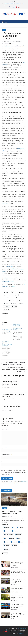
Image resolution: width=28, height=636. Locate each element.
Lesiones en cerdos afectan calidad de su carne (13, 395)
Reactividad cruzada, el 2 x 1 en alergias (7, 330)
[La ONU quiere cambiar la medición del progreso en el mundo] (5, 598)
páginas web (10, 266)
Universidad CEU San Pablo (18, 46)
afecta (15, 95)
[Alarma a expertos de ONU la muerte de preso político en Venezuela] (5, 565)
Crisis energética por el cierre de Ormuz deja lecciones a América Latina (17, 606)
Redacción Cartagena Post (16, 41)
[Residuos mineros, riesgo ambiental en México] (14, 499)
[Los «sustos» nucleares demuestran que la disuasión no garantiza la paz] (5, 616)
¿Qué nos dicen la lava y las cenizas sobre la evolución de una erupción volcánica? (14, 363)
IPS (11, 516)
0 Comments (6, 43)
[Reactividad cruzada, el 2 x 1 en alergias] (7, 326)
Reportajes (5, 508)
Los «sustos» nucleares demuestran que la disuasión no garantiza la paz (18, 615)
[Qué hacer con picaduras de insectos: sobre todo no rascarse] (7, 348)
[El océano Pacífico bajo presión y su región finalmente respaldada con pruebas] (5, 582)
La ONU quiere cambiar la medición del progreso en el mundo (17, 597)
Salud (4, 29)
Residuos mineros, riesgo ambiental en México (12, 512)
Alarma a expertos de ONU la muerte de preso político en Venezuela (17, 564)
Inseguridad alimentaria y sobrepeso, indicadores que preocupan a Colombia (11, 383)
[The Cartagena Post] (2, 21)
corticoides (4, 203)
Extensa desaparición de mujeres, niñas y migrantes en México (18, 572)
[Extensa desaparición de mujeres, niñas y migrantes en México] (5, 574)
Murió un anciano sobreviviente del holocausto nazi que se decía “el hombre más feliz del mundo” (13, 369)
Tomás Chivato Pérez (7, 46)
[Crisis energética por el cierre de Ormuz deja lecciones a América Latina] (5, 607)
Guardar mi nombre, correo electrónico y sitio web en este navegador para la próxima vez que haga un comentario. (13, 472)
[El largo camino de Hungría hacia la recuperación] (5, 590)
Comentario (4, 429)
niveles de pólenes (13, 268)
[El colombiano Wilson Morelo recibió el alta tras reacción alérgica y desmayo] (18, 332)
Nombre (3, 448)
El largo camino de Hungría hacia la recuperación (17, 589)
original (13, 286)
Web (2, 461)
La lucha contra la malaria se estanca (11, 407)
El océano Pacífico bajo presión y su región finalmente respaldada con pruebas (15, 4)
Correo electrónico (6, 454)
